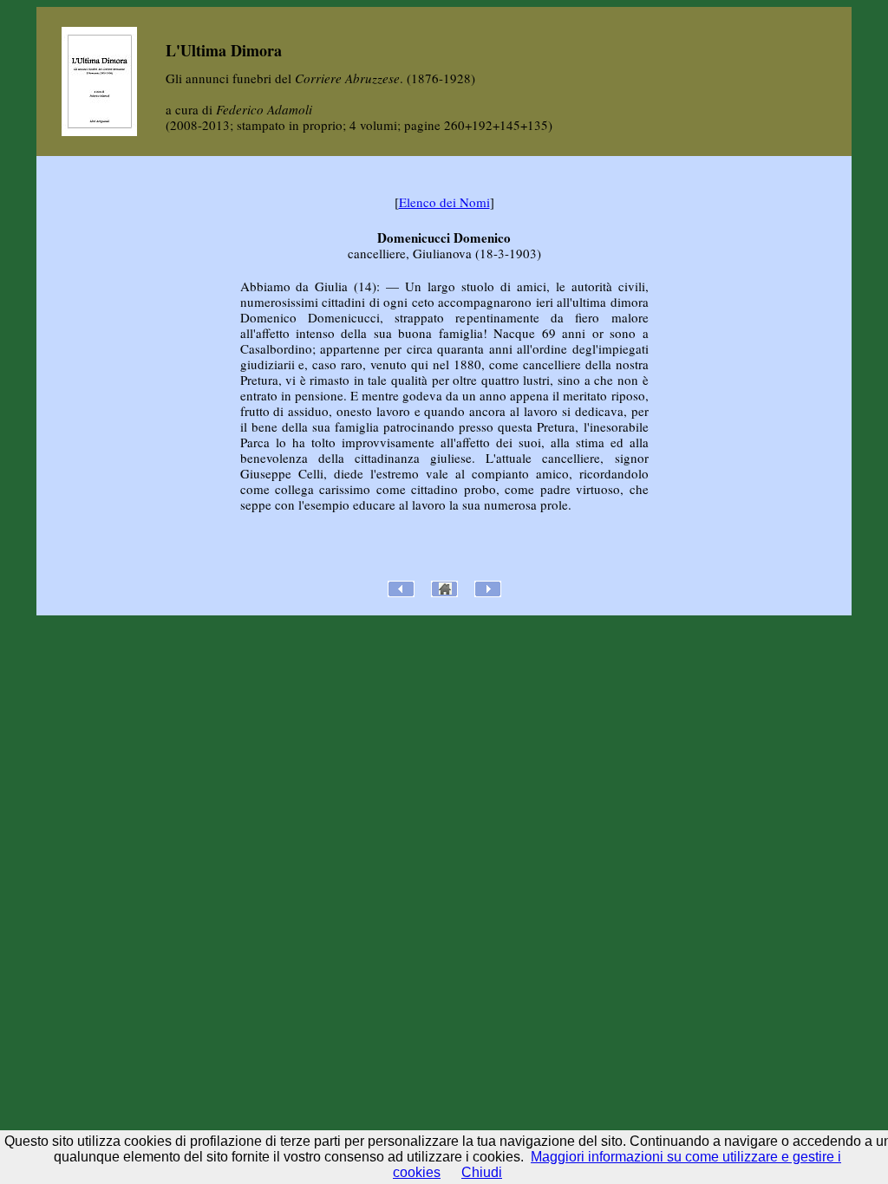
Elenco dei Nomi (444, 202)
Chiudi (481, 1172)
